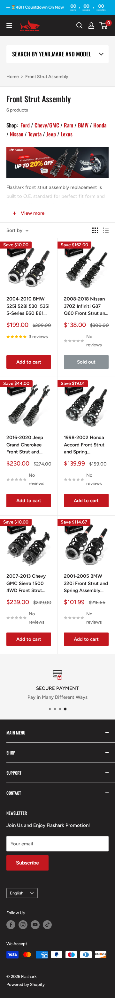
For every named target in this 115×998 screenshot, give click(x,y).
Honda (99, 125)
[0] (103, 25)
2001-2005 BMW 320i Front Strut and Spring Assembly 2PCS (86, 583)
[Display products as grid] (95, 230)
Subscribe (27, 863)
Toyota (35, 134)
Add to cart (28, 362)
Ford (25, 125)
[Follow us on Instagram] (23, 924)
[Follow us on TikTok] (47, 924)
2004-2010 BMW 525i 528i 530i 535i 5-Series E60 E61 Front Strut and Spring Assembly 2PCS (28, 306)
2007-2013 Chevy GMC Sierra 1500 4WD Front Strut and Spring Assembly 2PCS (26, 583)
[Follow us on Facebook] (10, 924)
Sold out (86, 362)
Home (12, 76)
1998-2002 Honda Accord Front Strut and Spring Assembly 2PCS (84, 445)
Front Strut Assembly (46, 76)
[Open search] (79, 25)
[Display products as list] (106, 230)
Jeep (51, 134)
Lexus (67, 134)
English (16, 893)
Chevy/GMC (46, 125)
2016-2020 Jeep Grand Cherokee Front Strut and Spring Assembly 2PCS (24, 445)
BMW (83, 125)
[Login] (91, 25)
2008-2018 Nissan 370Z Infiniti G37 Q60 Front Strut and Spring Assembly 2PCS (86, 306)
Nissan (16, 134)
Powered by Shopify (25, 984)
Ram (68, 125)
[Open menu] (9, 25)
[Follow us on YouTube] (35, 924)
